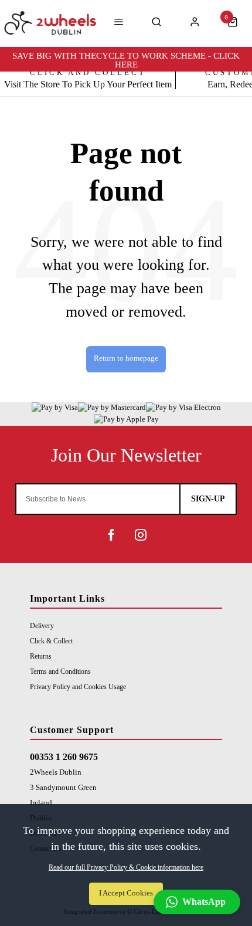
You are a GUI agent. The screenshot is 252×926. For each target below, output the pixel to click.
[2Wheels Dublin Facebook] (111, 535)
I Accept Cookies (126, 893)
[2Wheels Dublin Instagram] (141, 535)
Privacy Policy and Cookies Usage (78, 686)
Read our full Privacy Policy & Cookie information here (126, 867)
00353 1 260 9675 (64, 757)
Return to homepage (126, 358)
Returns (41, 656)
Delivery (42, 625)
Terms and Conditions (60, 671)
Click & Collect (51, 641)
